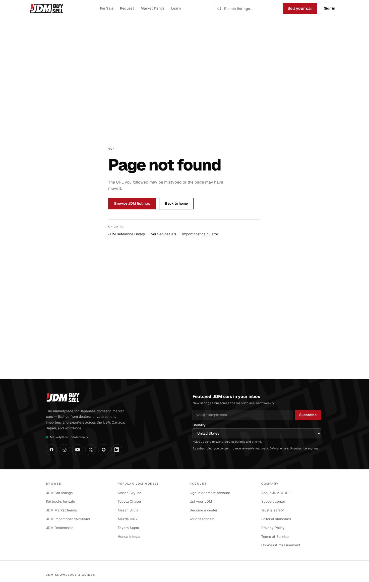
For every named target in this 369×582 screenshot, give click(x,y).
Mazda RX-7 (128, 519)
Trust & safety (272, 510)
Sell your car (299, 8)
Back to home (176, 203)
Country (199, 425)
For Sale (106, 8)
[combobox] (250, 8)
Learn (176, 8)
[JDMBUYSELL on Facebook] (51, 449)
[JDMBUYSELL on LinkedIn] (116, 449)
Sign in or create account (210, 493)
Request (127, 8)
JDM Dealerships (59, 528)
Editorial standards (276, 519)
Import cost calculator (200, 234)
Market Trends (153, 8)
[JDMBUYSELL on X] (90, 449)
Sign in (329, 8)
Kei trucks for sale (60, 501)
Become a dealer (203, 510)
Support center (273, 501)
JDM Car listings (59, 493)
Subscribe (308, 415)
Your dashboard (202, 519)
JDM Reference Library (126, 234)
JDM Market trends (61, 510)
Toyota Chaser (129, 501)
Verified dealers (163, 234)
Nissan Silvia (128, 510)
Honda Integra (129, 536)
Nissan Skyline (129, 493)
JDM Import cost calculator (68, 519)
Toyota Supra (128, 528)
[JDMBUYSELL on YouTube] (77, 449)
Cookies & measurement (280, 545)
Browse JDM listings (132, 203)
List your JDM (201, 501)
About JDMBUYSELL (277, 493)
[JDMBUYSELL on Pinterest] (103, 449)
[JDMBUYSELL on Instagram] (64, 449)
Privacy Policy (273, 528)
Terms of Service (275, 536)
